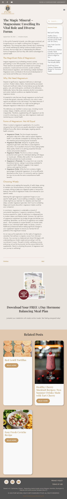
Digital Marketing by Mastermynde (33, 496)
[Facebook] (12, 482)
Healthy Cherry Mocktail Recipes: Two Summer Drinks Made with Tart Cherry (55, 39)
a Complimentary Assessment (54, 2)
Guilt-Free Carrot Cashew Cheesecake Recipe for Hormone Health (54, 68)
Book (41, 2)
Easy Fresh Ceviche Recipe (54, 45)
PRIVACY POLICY (57, 480)
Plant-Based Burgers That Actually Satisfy (54, 61)
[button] (64, 9)
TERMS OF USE (57, 484)
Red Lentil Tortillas (53, 32)
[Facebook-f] (7, 2)
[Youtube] (11, 2)
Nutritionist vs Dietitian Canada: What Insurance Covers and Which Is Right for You (55, 53)
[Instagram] (3, 2)
